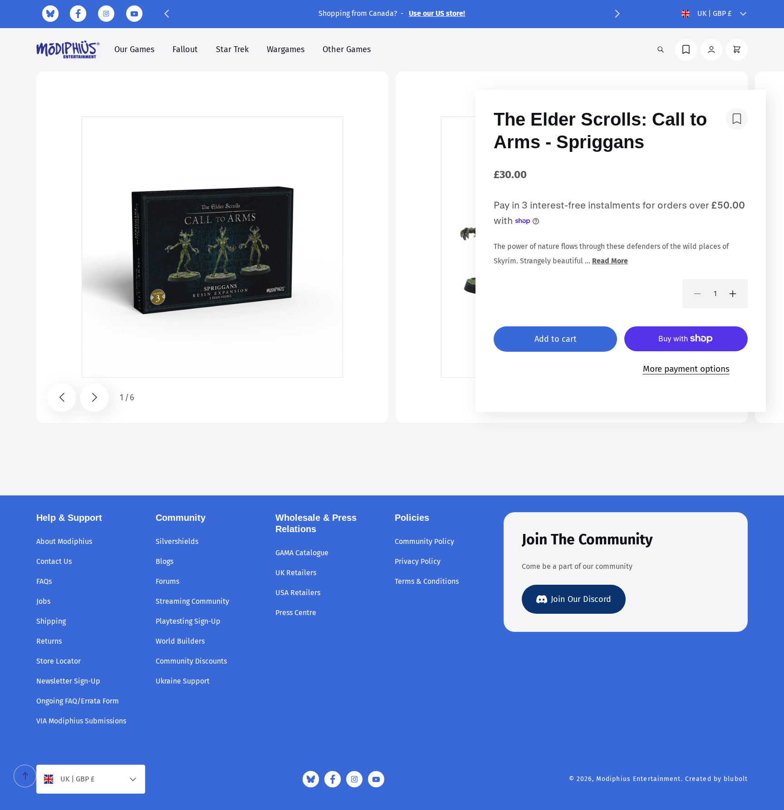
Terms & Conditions (427, 581)
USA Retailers (297, 592)
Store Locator (58, 661)
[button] (166, 14)
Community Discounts (191, 661)
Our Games (134, 49)
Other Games (347, 49)
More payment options (686, 369)
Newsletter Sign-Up (68, 681)
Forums (167, 581)
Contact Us (54, 561)
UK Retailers (295, 572)
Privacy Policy (418, 561)
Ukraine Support (183, 681)
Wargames (285, 49)
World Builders (180, 641)
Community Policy (424, 541)
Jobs (43, 601)
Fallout (185, 49)
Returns (49, 641)
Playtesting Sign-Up (188, 621)
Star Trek (232, 49)
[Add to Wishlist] (737, 119)
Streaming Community (192, 601)
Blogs (164, 561)
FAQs (44, 581)
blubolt (736, 779)
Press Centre (295, 612)
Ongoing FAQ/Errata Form (77, 701)
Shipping (51, 621)
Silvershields (177, 541)
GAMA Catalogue (301, 552)
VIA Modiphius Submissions (81, 721)
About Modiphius (64, 541)
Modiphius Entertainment (638, 779)
